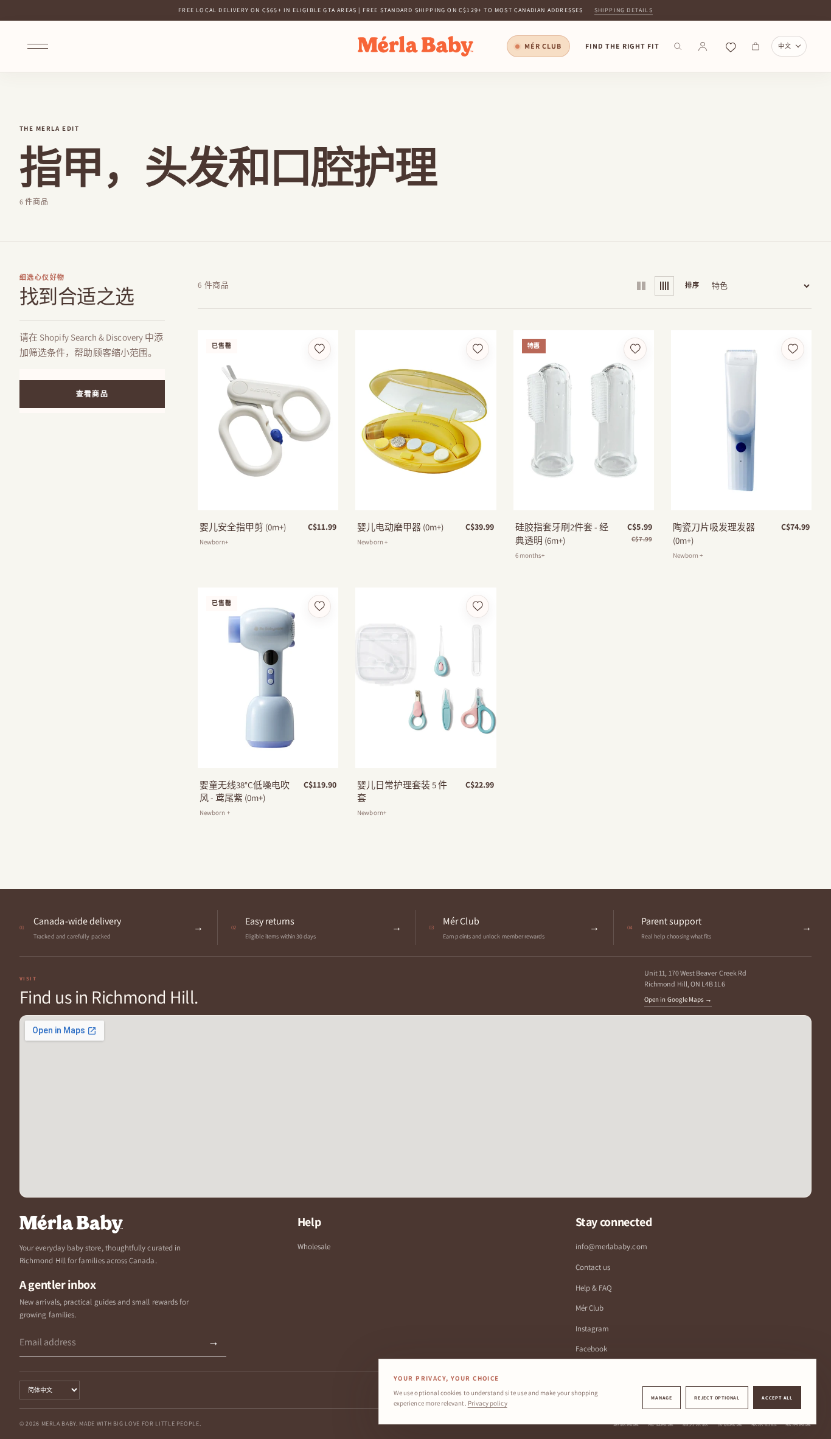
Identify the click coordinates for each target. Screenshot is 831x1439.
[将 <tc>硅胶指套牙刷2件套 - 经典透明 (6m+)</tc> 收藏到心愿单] (635, 349)
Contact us (593, 1267)
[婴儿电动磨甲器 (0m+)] (425, 420)
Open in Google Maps (678, 999)
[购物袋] (755, 46)
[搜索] (678, 46)
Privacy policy (487, 1403)
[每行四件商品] (664, 286)
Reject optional (717, 1398)
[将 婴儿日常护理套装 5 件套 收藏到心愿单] (477, 606)
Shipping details (623, 10)
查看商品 (92, 393)
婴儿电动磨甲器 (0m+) (400, 527)
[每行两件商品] (641, 286)
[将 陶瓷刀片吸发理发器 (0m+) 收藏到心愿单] (792, 349)
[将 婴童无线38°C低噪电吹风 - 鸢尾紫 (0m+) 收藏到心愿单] (319, 606)
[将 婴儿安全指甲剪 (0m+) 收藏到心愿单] (319, 349)
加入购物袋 (426, 497)
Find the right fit (622, 45)
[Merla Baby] (415, 46)
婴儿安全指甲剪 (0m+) (243, 527)
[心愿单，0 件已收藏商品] (730, 46)
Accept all (777, 1398)
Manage (661, 1398)
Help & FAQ (594, 1288)
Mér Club (543, 45)
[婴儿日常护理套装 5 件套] (425, 678)
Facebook (591, 1349)
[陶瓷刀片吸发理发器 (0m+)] (741, 420)
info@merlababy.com (611, 1246)
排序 (692, 285)
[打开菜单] (37, 46)
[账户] (703, 46)
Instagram (592, 1328)
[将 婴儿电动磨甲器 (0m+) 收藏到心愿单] (477, 349)
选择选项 (583, 497)
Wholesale (314, 1246)
